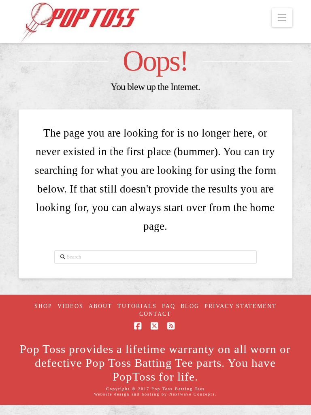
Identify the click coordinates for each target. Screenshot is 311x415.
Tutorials (137, 306)
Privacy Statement (240, 306)
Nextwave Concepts (192, 394)
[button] (282, 17)
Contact (155, 314)
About (100, 306)
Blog (190, 306)
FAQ (168, 306)
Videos (70, 306)
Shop (43, 306)
